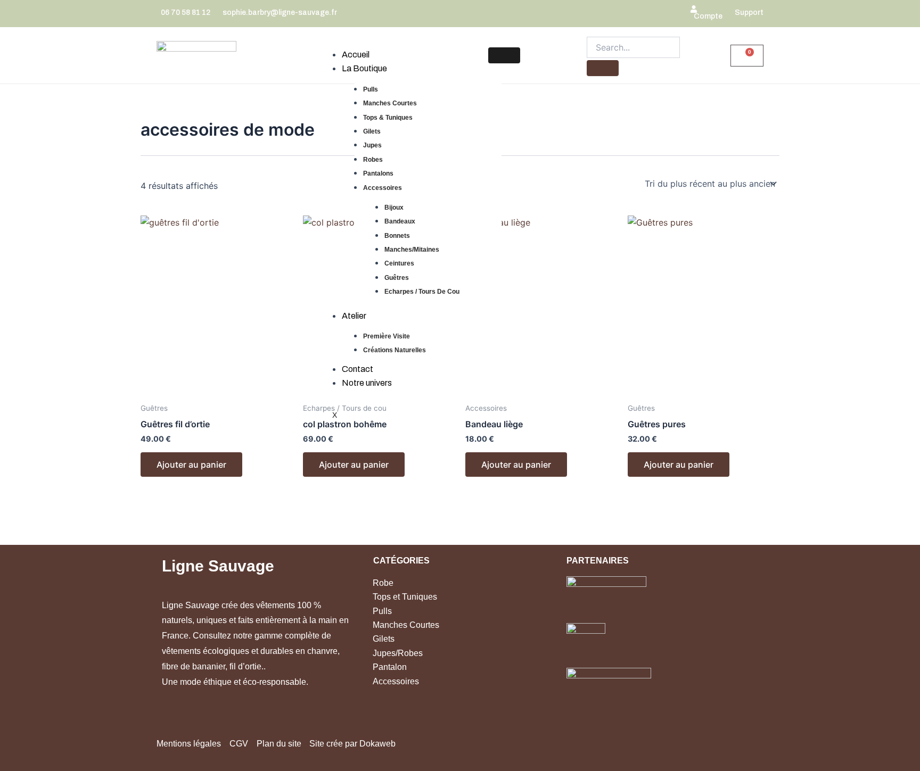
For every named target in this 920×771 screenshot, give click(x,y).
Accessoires (382, 188)
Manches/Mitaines (411, 249)
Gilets (372, 131)
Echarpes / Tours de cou (421, 291)
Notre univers (367, 382)
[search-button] (603, 68)
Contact (357, 369)
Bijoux (394, 207)
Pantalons (378, 173)
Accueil (355, 54)
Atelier (354, 315)
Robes (373, 159)
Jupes (372, 145)
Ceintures (399, 263)
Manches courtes (390, 103)
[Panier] (746, 56)
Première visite (386, 336)
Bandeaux (399, 221)
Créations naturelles (394, 350)
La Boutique (364, 68)
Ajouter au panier (191, 464)
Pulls (370, 89)
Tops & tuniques (388, 117)
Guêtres (396, 277)
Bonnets (397, 235)
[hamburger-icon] (504, 55)
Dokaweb (377, 743)
